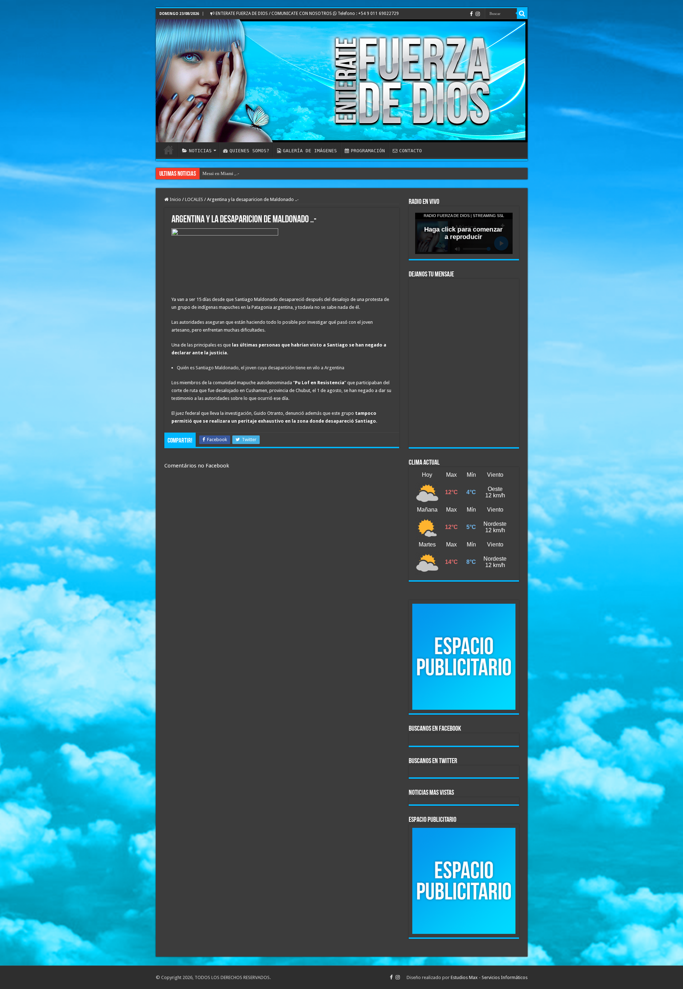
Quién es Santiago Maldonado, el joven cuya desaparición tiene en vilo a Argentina (260, 367)
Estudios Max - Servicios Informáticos (489, 977)
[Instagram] (478, 14)
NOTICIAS (200, 150)
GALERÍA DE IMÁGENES (310, 150)
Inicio (175, 199)
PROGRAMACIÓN (368, 150)
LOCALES (194, 199)
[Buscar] (522, 13)
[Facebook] (471, 14)
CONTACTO (410, 150)
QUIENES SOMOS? (249, 150)
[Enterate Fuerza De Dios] (342, 80)
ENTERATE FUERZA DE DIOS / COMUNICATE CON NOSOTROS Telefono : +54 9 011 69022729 (307, 13)
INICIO (168, 149)
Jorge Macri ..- (216, 173)
